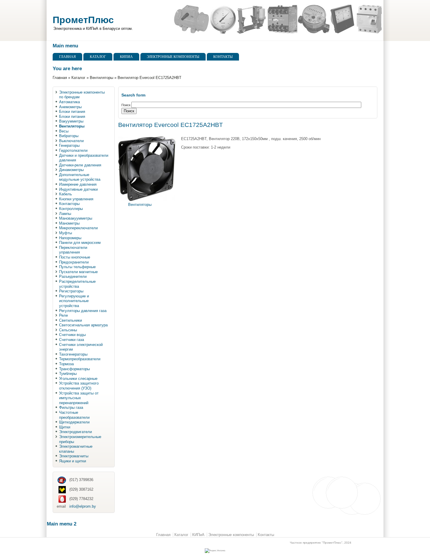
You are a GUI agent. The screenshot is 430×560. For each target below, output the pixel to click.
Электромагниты (73, 456)
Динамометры (71, 170)
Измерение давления (78, 184)
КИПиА (126, 57)
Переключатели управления (73, 250)
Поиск (126, 105)
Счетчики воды (72, 334)
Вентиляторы (101, 77)
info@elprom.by (82, 506)
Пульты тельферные (77, 267)
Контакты (223, 57)
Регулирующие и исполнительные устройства (74, 301)
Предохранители (74, 262)
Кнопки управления (76, 199)
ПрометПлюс (83, 20)
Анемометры (70, 107)
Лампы (65, 213)
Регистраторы (71, 291)
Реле (63, 315)
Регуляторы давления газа (82, 311)
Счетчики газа (71, 339)
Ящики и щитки (72, 461)
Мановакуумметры (75, 218)
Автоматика (69, 102)
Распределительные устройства (77, 284)
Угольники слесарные (78, 378)
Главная (67, 57)
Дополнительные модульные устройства (79, 177)
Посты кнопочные (74, 257)
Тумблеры (68, 373)
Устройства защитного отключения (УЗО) (79, 385)
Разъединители (73, 276)
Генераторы (69, 145)
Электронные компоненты (173, 57)
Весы (63, 131)
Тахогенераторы (73, 354)
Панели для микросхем (80, 242)
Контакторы (69, 203)
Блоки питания (72, 111)
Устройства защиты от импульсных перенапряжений (79, 398)
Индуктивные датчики (78, 189)
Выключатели (71, 141)
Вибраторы (68, 136)
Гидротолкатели (73, 150)
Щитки (64, 427)
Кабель (65, 194)
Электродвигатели (75, 432)
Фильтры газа (71, 407)
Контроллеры (71, 208)
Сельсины (68, 330)
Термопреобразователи (79, 359)
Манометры (69, 223)
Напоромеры (70, 238)
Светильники (70, 320)
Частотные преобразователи (74, 415)
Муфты (65, 233)
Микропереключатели (78, 228)
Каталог (98, 57)
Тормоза (66, 364)
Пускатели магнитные (78, 272)
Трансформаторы (74, 369)
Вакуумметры (71, 121)
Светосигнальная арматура (83, 325)
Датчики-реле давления (80, 165)
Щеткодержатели (74, 422)
